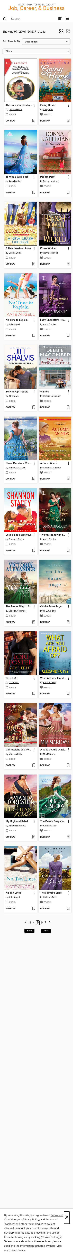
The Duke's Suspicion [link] (52, 821)
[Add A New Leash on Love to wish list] (34, 264)
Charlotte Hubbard (52, 467)
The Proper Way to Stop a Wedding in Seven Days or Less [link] (19, 606)
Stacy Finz (48, 109)
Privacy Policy (31, 1219)
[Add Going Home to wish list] (68, 121)
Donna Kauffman (51, 181)
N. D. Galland (49, 611)
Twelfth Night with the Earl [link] (53, 534)
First (29, 930)
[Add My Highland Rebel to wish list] (34, 837)
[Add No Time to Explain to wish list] (34, 336)
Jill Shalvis (14, 396)
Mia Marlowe (49, 754)
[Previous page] (26, 923)
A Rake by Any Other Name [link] (53, 749)
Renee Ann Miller (17, 467)
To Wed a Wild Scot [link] (17, 176)
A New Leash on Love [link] (18, 248)
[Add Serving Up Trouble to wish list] (34, 407)
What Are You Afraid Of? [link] (53, 678)
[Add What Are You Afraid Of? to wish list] (68, 694)
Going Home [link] (47, 105)
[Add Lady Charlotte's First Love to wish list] (68, 336)
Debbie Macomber (52, 396)
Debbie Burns (15, 253)
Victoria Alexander (17, 611)
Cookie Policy (17, 1250)
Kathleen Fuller (50, 897)
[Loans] (60, 19)
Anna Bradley (15, 181)
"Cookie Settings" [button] (51, 1237)
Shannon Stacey (16, 539)
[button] (61, 32)
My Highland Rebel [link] (17, 821)
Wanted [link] (44, 391)
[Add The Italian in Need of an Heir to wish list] (34, 121)
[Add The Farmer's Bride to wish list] (68, 908)
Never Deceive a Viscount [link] (19, 463)
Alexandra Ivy (49, 682)
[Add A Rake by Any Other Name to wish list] (68, 765)
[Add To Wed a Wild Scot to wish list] (34, 192)
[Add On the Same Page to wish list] (68, 622)
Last (46, 930)
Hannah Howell (50, 253)
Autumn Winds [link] (48, 463)
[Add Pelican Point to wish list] (68, 192)
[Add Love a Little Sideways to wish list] (34, 550)
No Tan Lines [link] (13, 892)
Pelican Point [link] (47, 176)
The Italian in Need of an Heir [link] (19, 105)
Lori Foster (14, 682)
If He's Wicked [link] (48, 248)
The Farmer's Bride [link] (51, 892)
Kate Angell (14, 324)
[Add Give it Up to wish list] (34, 694)
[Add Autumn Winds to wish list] (68, 479)
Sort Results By (11, 41)
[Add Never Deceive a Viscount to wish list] (34, 479)
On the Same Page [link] (50, 606)
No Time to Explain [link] (17, 320)
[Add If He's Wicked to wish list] (68, 264)
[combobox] (29, 19)
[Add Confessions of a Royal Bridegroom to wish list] (34, 765)
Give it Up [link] (11, 678)
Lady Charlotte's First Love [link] (53, 320)
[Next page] (50, 923)
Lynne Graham (15, 109)
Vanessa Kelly (15, 754)
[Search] (5, 19)
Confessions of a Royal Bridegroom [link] (19, 749)
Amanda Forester (17, 825)
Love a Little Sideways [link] (18, 534)
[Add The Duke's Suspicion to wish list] (68, 837)
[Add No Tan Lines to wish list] (34, 908)
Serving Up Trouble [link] (17, 391)
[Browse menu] (67, 18)
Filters (8, 51)
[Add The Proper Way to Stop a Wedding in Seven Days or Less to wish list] (34, 622)
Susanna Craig (50, 825)
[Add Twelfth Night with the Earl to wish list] (68, 550)
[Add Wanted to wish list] (68, 407)
